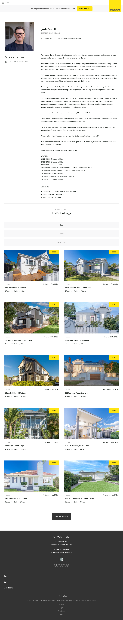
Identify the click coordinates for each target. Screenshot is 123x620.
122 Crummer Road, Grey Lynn (77, 393)
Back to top (63, 596)
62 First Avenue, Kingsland (15, 287)
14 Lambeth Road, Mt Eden (15, 393)
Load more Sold (61, 516)
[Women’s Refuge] (61, 560)
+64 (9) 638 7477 (62, 549)
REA (61, 614)
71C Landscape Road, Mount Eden (18, 340)
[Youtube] (67, 565)
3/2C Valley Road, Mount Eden (77, 446)
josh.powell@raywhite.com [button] (71, 38)
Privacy (61, 604)
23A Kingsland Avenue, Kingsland (78, 287)
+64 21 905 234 (49, 38)
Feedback (61, 611)
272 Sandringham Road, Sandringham (79, 498)
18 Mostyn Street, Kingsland (16, 446)
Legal (61, 608)
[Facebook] (56, 565)
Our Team (8, 588)
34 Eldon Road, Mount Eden (16, 498)
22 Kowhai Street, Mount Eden (77, 340)
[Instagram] (61, 565)
